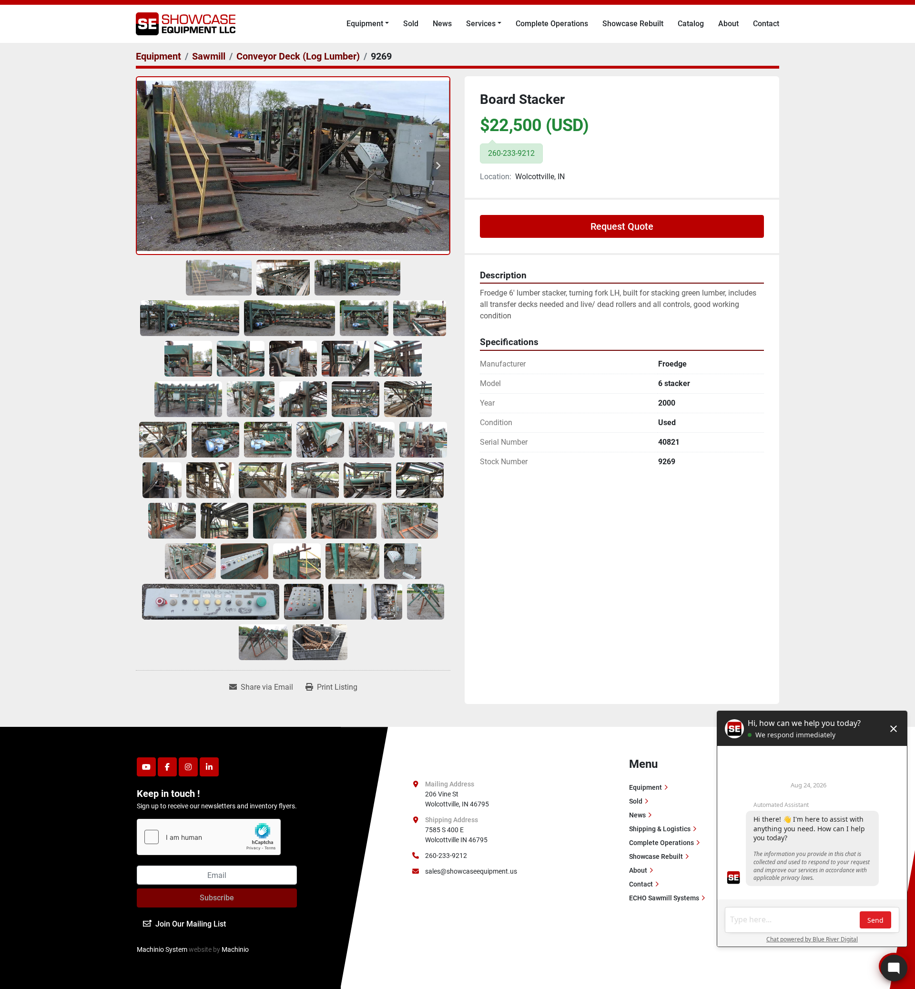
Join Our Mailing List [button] (190, 923)
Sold (410, 23)
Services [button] (481, 23)
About (728, 23)
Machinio (235, 949)
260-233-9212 (446, 855)
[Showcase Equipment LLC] (452, 762)
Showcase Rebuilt (632, 23)
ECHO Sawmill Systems (664, 898)
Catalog (691, 23)
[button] (367, 24)
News (442, 23)
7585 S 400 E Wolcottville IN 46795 (456, 835)
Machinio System (162, 949)
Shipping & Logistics (660, 829)
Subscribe (217, 897)
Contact (766, 23)
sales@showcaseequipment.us (471, 871)
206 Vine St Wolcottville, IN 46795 (457, 799)
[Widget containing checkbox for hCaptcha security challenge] (209, 837)
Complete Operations (552, 23)
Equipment (364, 23)
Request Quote (621, 226)
